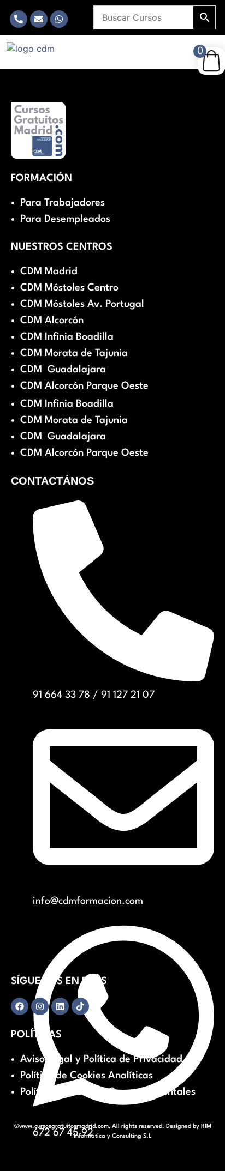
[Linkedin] (60, 1006)
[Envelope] (39, 19)
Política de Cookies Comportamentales (108, 1092)
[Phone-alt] (18, 19)
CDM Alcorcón (52, 320)
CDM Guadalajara (63, 370)
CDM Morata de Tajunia (74, 353)
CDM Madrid (49, 271)
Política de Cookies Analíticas (86, 1076)
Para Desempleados (65, 219)
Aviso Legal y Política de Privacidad (101, 1059)
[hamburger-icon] (83, 46)
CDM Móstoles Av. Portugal (82, 304)
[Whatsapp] (59, 19)
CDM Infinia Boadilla (67, 337)
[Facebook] (19, 1006)
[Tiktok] (80, 1006)
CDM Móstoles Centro (69, 288)
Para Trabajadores (62, 203)
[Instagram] (40, 1006)
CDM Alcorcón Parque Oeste (84, 386)
